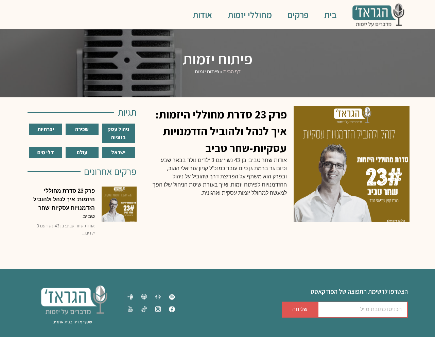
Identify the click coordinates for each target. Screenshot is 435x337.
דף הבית (232, 71)
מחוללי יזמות (250, 14)
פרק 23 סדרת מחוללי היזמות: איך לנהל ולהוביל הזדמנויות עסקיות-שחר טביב (221, 131)
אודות (202, 14)
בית (330, 14)
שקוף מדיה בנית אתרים (72, 322)
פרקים (298, 14)
